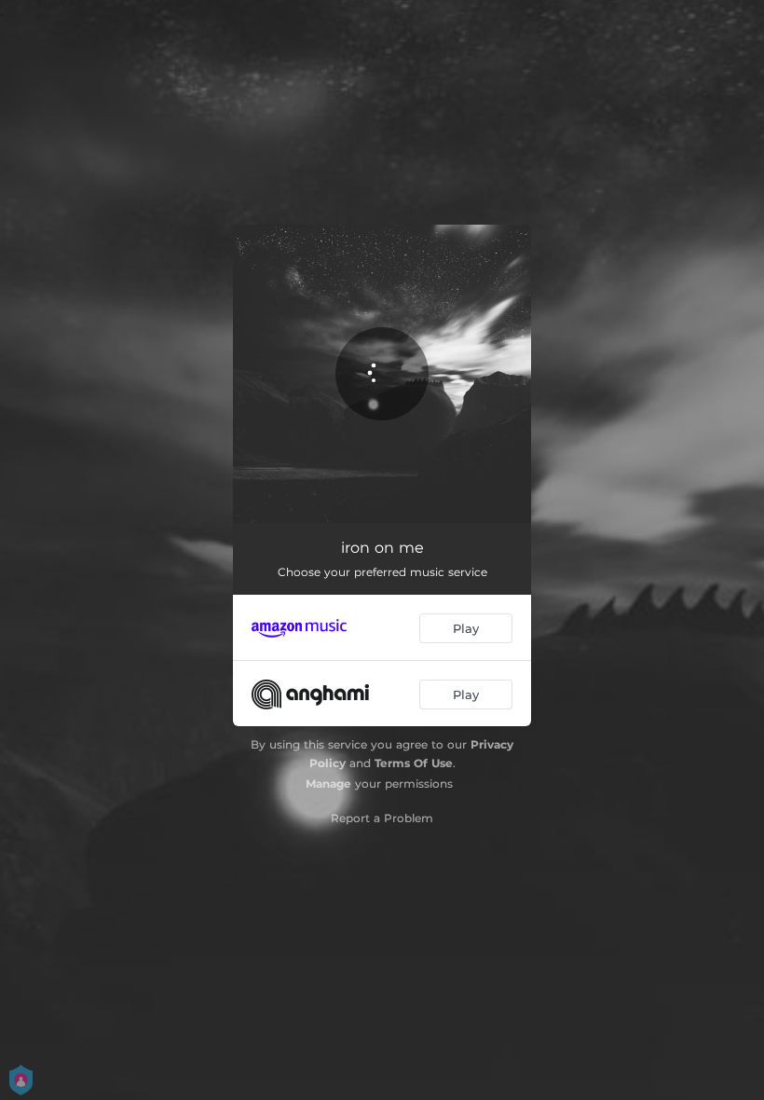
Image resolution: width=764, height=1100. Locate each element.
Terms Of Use (414, 763)
